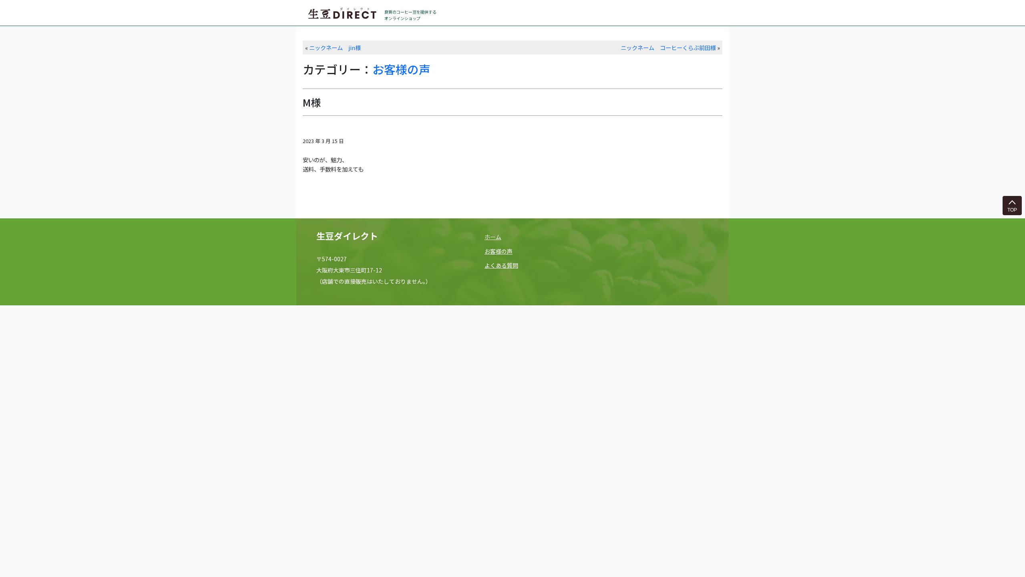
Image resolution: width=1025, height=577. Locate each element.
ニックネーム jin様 (335, 47)
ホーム (492, 237)
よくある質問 (501, 265)
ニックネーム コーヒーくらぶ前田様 (668, 47)
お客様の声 (401, 69)
